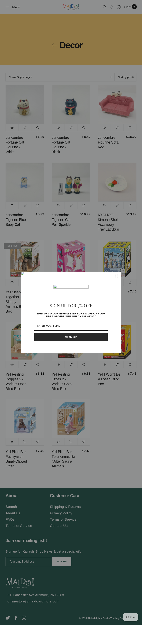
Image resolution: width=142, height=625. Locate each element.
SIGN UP (71, 337)
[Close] (116, 276)
